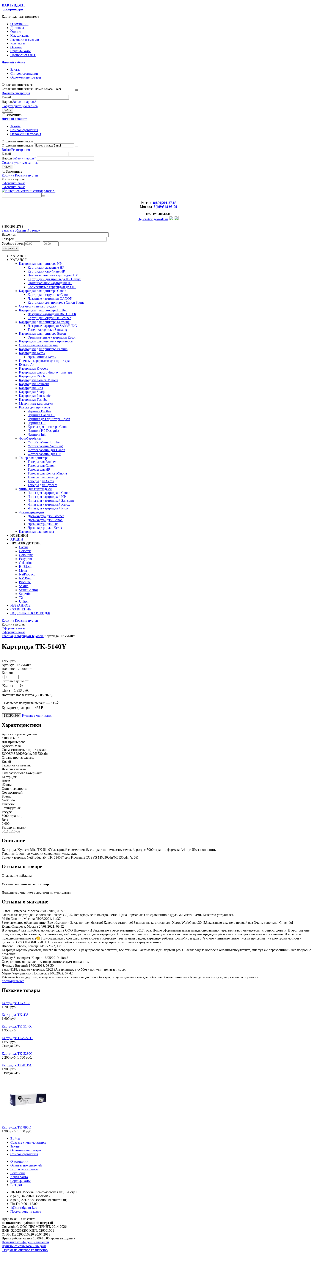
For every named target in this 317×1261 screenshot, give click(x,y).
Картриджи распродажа (36, 531)
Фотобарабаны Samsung (45, 446)
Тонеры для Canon (41, 465)
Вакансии (17, 1173)
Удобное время (13, 243)
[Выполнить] (76, 90)
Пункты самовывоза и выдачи (24, 1246)
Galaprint (25, 562)
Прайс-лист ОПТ (23, 55)
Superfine (25, 594)
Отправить (10, 248)
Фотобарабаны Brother (44, 442)
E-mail (6, 97)
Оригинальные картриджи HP (50, 283)
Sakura (23, 586)
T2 (21, 597)
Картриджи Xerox (32, 353)
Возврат (16, 1185)
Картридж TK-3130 (16, 1003)
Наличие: (9, 669)
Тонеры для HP (39, 469)
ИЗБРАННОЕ (20, 605)
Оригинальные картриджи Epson (52, 337)
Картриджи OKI (31, 388)
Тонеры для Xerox (41, 481)
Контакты (17, 43)
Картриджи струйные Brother (49, 318)
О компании (19, 24)
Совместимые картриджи (37, 306)
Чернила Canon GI (41, 415)
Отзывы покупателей (26, 1165)
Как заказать (19, 35)
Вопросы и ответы (24, 1169)
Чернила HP (37, 423)
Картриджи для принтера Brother (43, 310)
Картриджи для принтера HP (40, 263)
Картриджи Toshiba (33, 399)
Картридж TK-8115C (17, 1065)
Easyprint (25, 559)
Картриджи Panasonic (34, 395)
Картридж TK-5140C (17, 1026)
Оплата (15, 31)
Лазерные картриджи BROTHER (52, 314)
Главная (7, 636)
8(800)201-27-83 (164, 203)
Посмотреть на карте (25, 1211)
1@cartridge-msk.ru (153, 219)
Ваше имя (9, 234)
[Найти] (43, 196)
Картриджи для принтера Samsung (44, 322)
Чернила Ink (37, 434)
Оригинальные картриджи (38, 345)
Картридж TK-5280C (17, 1053)
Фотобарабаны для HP (44, 454)
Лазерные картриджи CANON (50, 298)
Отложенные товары (25, 77)
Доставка (17, 28)
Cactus (23, 547)
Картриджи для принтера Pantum (43, 349)
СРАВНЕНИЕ (20, 609)
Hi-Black (25, 566)
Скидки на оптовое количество (25, 1250)
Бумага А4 (27, 364)
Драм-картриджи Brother (46, 516)
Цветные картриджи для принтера (44, 361)
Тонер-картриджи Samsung (47, 329)
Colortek (25, 551)
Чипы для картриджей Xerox (49, 504)
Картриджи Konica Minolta (38, 380)
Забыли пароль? (24, 102)
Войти (6, 93)
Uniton (23, 601)
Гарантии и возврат (24, 39)
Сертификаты (20, 51)
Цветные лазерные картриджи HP (53, 275)
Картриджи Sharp (32, 392)
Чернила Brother (39, 411)
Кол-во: (7, 673)
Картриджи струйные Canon (48, 294)
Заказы (15, 69)
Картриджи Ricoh (32, 376)
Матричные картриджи (36, 403)
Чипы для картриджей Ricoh (48, 508)
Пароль (7, 102)
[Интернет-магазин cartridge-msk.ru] (28, 191)
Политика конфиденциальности (25, 1242)
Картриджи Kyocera (33, 368)
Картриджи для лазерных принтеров (46, 341)
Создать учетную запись (20, 106)
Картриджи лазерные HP (46, 267)
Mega (23, 570)
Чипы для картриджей (35, 489)
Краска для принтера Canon (48, 427)
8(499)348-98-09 (165, 206)
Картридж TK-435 (15, 1015)
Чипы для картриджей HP (47, 496)
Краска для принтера (34, 407)
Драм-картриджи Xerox (45, 528)
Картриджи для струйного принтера (45, 372)
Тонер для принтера (33, 458)
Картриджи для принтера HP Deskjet (54, 279)
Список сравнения (24, 73)
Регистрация (20, 93)
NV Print (25, 578)
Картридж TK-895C (16, 1127)
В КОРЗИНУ (11, 715)
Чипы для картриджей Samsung (51, 500)
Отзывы (16, 47)
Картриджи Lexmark (34, 384)
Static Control (28, 590)
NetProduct (27, 574)
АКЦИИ (16, 539)
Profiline (25, 582)
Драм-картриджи (31, 512)
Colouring (26, 555)
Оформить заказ (13, 183)
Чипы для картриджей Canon (49, 493)
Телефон (8, 239)
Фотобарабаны (30, 438)
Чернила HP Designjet (43, 430)
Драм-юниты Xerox (42, 357)
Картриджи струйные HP (46, 271)
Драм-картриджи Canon (45, 520)
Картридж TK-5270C (17, 1038)
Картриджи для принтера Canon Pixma (56, 302)
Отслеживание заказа (17, 89)
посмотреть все (13, 981)
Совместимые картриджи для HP (52, 287)
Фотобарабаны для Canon (46, 450)
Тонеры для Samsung (43, 477)
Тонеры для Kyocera (42, 485)
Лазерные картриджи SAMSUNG (52, 326)
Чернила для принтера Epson (49, 419)
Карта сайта (19, 1177)
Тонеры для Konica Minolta (47, 473)
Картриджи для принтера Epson (42, 333)
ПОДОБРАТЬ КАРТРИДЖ (30, 613)
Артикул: (8, 665)
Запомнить (14, 115)
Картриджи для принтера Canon (42, 291)
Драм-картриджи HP (43, 524)
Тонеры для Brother (42, 461)
